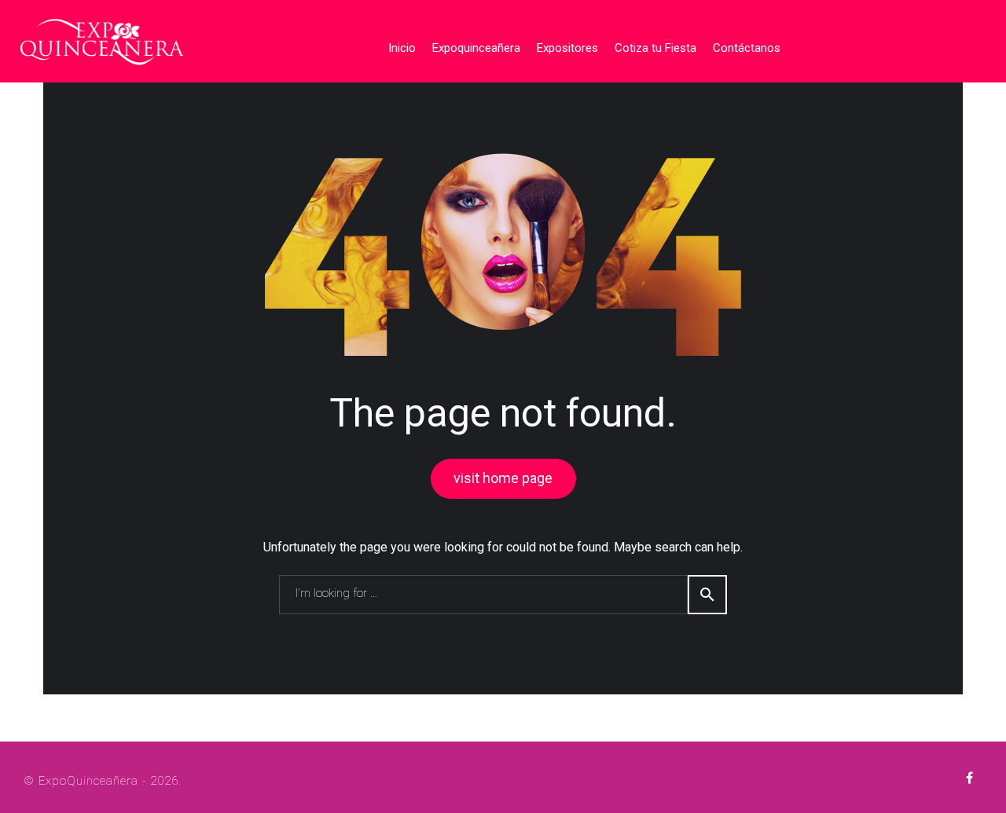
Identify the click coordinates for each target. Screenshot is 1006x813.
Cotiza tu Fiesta (655, 48)
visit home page (503, 478)
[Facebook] (969, 778)
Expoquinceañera (476, 48)
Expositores (567, 48)
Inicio (402, 48)
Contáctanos (746, 48)
